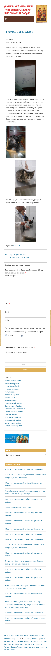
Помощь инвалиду (19, 32)
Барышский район (12, 383)
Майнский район (11, 400)
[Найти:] (25, 364)
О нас (27, 638)
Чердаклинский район (13, 425)
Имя (7, 304)
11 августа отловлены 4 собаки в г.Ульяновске (24, 613)
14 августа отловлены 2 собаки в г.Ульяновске (24, 529)
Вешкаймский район (13, 386)
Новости (16, 245)
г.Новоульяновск (12, 389)
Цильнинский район (13, 423)
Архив (13, 650)
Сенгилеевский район (13, 406)
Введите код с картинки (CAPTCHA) (19, 347)
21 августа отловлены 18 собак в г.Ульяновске (24, 469)
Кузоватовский (11, 397)
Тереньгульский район (14, 417)
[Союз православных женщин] (17, 443)
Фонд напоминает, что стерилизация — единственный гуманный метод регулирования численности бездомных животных (25, 604)
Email (8, 312)
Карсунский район (12, 395)
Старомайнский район (14, 412)
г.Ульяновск (9, 392)
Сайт (7, 320)
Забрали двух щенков (17, 254)
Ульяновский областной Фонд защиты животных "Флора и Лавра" (18, 10)
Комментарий (11, 276)
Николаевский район (13, 403)
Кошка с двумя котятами (19, 257)
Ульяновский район (13, 420)
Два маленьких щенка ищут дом (18, 507)
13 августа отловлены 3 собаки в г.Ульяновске (24, 534)
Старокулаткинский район (15, 409)
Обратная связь (21, 641)
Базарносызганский (13, 380)
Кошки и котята (36, 641)
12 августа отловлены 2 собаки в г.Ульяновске (24, 539)
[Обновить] (22, 336)
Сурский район (11, 414)
